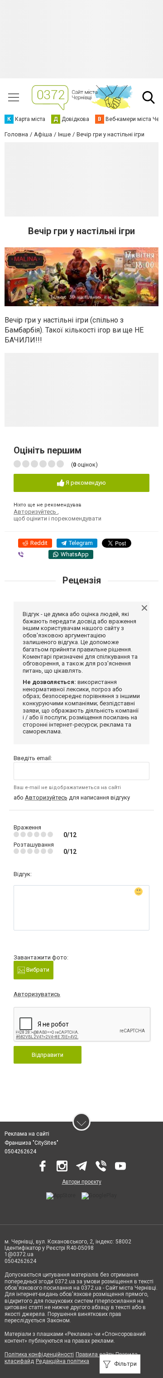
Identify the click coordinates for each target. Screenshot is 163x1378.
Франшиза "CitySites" (31, 1143)
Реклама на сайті (27, 1134)
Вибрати (37, 969)
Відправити (47, 1054)
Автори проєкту (81, 1182)
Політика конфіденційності (39, 1354)
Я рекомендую (85, 482)
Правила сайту (95, 1354)
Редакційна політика (62, 1361)
